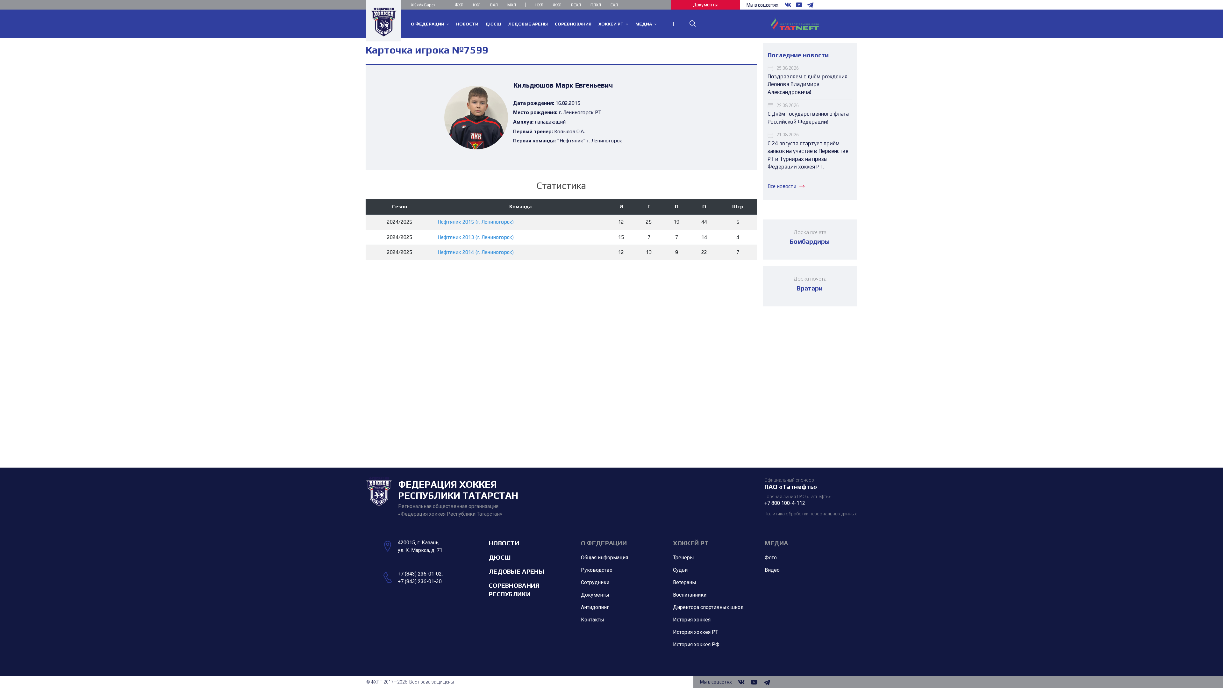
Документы (705, 4)
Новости (504, 543)
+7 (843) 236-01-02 (420, 574)
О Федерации (604, 543)
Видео (772, 570)
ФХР (459, 5)
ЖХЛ (557, 5)
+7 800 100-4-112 (784, 503)
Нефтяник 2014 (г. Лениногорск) (476, 252)
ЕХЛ (614, 5)
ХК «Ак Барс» (423, 5)
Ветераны (684, 582)
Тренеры (683, 558)
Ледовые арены (516, 571)
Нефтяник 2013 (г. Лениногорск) (476, 237)
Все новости (782, 186)
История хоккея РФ (696, 644)
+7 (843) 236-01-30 (420, 581)
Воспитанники (689, 595)
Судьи (680, 570)
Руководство (596, 570)
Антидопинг (595, 607)
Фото (771, 558)
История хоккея (692, 620)
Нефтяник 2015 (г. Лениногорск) (476, 222)
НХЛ (539, 5)
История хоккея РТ (695, 632)
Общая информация (604, 558)
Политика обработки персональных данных (810, 513)
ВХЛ (494, 5)
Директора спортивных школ (708, 607)
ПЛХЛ (595, 5)
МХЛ (511, 5)
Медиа (776, 543)
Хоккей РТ (691, 543)
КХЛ (477, 5)
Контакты (592, 620)
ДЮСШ (500, 557)
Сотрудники (595, 582)
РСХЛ (576, 5)
